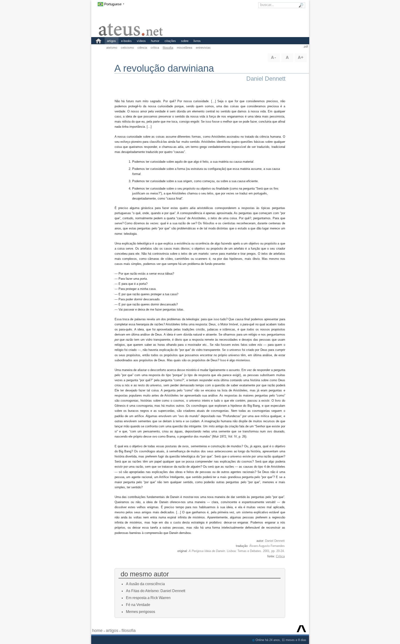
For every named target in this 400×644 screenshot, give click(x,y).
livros (197, 41)
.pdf (305, 46)
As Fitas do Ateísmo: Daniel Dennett (155, 591)
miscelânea (184, 47)
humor (155, 41)
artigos (111, 41)
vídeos (141, 41)
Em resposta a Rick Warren (148, 598)
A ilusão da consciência (145, 584)
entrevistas (203, 47)
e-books (126, 41)
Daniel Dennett (265, 78)
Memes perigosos (140, 611)
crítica (155, 47)
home (97, 630)
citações (170, 41)
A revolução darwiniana (164, 68)
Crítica (280, 556)
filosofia (168, 47)
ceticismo (127, 47)
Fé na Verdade (138, 605)
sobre (184, 41)
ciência (142, 47)
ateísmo (111, 47)
